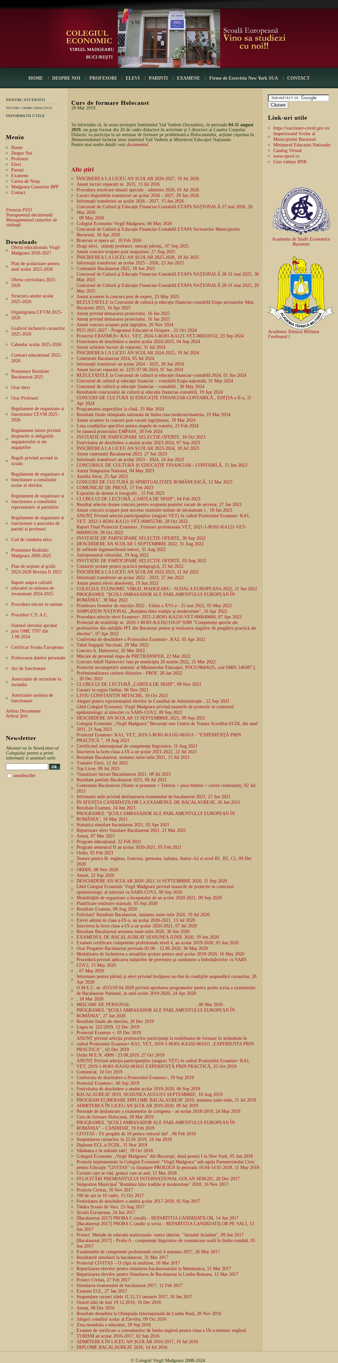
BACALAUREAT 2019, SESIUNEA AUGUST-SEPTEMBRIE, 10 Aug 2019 (149, 1094)
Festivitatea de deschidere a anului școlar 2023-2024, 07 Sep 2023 (138, 442)
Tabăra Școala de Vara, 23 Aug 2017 (111, 1206)
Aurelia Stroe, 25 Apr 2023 (102, 476)
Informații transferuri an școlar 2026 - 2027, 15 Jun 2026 (130, 201)
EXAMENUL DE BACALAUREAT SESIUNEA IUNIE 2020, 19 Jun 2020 (148, 937)
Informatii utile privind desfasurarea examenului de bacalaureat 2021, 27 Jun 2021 (154, 796)
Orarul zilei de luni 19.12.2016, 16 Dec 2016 (119, 1302)
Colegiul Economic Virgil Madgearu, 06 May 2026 (124, 223)
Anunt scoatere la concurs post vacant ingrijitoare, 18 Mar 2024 (136, 420)
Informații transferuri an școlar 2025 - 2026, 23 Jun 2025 (130, 262)
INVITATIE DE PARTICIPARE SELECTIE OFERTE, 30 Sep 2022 (141, 538)
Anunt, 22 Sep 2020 (95, 875)
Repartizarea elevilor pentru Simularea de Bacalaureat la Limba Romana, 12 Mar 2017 (157, 1274)
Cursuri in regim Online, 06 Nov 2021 (113, 689)
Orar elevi (20, 387)
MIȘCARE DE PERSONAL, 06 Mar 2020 (150, 1004)
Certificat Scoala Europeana (37, 647)
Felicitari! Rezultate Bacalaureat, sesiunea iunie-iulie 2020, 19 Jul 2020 (143, 914)
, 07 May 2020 (90, 970)
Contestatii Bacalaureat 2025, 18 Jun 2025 (116, 268)
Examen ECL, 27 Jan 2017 (102, 1291)
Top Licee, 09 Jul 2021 (98, 768)
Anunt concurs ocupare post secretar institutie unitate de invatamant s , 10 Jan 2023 (154, 510)
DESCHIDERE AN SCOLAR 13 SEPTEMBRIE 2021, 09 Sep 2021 (141, 718)
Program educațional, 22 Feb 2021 (109, 841)
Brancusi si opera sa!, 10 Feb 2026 (109, 240)
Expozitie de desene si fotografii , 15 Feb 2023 (120, 493)
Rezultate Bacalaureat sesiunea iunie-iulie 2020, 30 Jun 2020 (133, 931)
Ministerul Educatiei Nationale (301, 144)
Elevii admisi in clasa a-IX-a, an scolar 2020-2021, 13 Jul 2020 (136, 920)
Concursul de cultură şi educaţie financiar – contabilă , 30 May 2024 (140, 386)
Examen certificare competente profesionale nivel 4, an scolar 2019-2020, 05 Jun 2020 (158, 942)
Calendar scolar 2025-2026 (36, 344)
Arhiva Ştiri (17, 716)
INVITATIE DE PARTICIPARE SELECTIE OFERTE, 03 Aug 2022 (141, 560)
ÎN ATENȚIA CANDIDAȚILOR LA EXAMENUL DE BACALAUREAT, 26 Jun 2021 (158, 802)
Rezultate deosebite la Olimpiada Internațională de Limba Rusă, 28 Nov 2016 (149, 1313)
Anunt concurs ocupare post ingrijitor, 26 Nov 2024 (125, 324)
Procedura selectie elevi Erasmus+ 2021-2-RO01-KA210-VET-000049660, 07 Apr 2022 (159, 616)
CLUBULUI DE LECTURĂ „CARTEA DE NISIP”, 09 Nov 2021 (139, 684)
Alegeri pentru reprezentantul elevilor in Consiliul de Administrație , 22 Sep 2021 (153, 701)
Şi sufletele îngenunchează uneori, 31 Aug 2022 (121, 549)
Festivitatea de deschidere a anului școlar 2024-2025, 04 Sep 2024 (138, 341)
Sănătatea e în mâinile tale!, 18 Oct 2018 (115, 1150)
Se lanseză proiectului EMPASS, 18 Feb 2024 (119, 431)
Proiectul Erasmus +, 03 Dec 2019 (109, 1032)
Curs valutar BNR (290, 161)
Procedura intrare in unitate (36, 604)
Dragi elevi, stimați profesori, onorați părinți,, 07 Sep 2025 (133, 246)
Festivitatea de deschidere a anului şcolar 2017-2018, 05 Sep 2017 (138, 1201)
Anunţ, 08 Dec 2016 (96, 1307)
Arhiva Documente (23, 711)
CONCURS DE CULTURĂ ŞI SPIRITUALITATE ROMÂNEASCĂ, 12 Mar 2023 (154, 482)
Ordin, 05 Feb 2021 (95, 852)
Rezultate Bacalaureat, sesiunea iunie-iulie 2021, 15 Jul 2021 (133, 757)
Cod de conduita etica (31, 539)
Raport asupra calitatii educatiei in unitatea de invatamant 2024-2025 (32, 588)
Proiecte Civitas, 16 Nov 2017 (105, 1190)
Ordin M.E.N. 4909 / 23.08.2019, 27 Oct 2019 (120, 1055)
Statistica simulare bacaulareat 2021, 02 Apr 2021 (123, 824)
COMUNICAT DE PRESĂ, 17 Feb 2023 (115, 487)
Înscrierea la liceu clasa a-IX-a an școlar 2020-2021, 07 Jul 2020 (137, 925)
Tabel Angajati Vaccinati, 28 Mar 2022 (113, 645)
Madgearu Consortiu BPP (35, 186)
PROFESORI (103, 78)
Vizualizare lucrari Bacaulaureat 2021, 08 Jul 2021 (124, 774)
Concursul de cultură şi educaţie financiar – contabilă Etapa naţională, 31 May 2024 (155, 380)
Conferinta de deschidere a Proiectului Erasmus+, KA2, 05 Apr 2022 (141, 639)
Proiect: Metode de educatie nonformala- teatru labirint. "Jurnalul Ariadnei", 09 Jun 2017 (160, 1234)
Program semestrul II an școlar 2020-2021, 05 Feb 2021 (129, 847)
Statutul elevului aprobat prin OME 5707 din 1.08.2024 (34, 631)
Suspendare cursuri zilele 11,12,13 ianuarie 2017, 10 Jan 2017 (134, 1296)
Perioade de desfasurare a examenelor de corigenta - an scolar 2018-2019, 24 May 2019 (158, 1111)
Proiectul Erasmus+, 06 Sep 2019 (108, 1083)
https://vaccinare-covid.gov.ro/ (301, 128)
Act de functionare (28, 668)
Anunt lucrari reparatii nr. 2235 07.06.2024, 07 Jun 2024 (130, 369)
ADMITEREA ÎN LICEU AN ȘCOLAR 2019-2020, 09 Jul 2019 (137, 1105)
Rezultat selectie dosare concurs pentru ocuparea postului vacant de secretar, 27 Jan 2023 (159, 504)
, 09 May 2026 (90, 217)
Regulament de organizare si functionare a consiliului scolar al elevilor (37, 480)
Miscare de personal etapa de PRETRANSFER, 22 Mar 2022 (133, 656)
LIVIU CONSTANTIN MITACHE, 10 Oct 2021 (122, 695)
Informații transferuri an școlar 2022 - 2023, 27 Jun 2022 (130, 577)
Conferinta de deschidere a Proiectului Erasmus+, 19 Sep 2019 (135, 1077)
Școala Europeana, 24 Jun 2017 (106, 1212)
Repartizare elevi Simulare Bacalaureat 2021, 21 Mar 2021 (131, 830)
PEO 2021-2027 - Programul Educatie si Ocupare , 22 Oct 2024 (137, 330)
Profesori (19, 158)
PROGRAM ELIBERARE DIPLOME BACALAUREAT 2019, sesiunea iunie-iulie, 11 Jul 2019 (166, 1100)
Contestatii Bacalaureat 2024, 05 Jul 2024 (115, 358)
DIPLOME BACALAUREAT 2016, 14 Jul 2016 (122, 1347)
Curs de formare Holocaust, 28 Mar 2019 (115, 1116)
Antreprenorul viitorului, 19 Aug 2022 (113, 555)
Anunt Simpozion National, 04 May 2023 (115, 470)
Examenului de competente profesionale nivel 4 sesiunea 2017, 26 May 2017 (148, 1251)
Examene (19, 175)
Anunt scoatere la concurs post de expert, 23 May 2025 (128, 296)
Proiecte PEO (19, 210)
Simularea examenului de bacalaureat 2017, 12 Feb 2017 (130, 1285)
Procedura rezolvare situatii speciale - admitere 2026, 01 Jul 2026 (138, 189)
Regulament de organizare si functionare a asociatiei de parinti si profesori (37, 523)
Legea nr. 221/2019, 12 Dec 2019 (108, 1027)
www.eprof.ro (286, 156)
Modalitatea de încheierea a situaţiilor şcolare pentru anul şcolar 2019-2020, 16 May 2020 (160, 954)
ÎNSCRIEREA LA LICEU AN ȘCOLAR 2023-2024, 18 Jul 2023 (138, 448)
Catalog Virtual (287, 150)
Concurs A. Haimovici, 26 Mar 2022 (111, 650)
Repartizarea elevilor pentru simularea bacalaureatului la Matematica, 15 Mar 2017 (154, 1268)
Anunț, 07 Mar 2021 (96, 836)
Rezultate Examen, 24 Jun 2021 (106, 807)
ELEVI (133, 78)
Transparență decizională (29, 215)
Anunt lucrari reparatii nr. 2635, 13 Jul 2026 (118, 184)
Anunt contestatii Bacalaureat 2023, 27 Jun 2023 (122, 453)
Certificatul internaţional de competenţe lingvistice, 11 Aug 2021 (137, 746)
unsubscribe (24, 775)
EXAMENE (188, 78)
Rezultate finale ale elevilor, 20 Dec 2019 (115, 1021)
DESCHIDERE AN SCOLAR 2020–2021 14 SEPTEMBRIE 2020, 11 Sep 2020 (152, 880)
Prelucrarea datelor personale (38, 657)
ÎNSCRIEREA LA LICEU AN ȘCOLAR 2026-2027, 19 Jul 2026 (138, 178)
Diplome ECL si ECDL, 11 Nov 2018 (112, 1145)
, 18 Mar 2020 (90, 998)
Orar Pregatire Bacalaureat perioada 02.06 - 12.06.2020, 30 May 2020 (142, 948)
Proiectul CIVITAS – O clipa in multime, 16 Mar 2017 (128, 1263)
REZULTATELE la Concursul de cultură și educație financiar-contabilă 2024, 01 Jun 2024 (161, 375)
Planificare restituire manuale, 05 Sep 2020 (117, 903)
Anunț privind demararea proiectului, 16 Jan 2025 (123, 313)
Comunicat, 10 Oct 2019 (99, 1072)
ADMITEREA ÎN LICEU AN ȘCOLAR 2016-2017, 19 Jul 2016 (137, 1341)
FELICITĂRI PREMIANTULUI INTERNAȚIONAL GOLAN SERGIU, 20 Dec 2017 (158, 1178)
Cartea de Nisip (25, 181)
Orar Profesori (24, 398)
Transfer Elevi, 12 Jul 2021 (102, 762)
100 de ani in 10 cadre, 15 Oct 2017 (110, 1195)
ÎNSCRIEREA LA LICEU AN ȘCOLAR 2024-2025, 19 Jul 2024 (138, 352)
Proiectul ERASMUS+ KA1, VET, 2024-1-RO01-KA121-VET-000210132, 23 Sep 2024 (160, 335)
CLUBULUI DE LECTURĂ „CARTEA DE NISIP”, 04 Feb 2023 (138, 498)
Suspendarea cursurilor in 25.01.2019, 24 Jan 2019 (124, 1139)
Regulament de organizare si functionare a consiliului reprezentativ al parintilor (37, 501)
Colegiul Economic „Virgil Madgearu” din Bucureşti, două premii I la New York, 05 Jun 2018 (165, 1156)
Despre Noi (21, 153)
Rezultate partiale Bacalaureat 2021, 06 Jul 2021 (122, 779)
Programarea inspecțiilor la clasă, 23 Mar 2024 (120, 409)
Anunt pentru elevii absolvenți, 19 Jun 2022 (117, 583)
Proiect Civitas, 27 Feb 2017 (103, 1279)
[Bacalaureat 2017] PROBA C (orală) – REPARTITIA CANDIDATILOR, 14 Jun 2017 (158, 1218)
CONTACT (298, 78)
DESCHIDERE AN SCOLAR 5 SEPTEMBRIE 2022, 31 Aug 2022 (140, 543)
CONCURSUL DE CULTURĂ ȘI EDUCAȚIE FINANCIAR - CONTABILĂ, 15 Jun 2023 (162, 465)
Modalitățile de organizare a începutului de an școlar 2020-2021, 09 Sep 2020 (149, 897)
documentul (137, 144)
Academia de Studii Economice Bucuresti (301, 242)
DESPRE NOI (66, 78)
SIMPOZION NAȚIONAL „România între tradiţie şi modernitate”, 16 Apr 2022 (152, 611)
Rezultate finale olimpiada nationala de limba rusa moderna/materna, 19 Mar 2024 (153, 414)
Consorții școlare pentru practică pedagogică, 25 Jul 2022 (130, 566)
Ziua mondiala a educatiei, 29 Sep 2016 (114, 1324)
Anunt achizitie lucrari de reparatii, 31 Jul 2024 (121, 347)
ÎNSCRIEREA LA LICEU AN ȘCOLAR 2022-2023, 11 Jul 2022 (138, 571)
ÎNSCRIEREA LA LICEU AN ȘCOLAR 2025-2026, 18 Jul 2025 (138, 257)
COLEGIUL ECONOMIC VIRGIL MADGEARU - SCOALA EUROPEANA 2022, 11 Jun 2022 (167, 588)
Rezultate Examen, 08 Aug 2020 (107, 909)
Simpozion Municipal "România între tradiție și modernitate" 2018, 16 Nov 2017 (152, 1184)
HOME (35, 78)
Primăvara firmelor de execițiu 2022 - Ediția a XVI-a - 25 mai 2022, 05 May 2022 (154, 605)
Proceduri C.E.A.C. (29, 614)
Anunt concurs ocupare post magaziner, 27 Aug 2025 (126, 251)
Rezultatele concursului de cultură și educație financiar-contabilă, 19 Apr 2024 (150, 392)
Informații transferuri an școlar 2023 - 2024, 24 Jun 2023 (130, 459)
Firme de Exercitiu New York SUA (243, 78)
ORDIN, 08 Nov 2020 (97, 869)
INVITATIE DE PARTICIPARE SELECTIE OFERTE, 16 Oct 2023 (141, 437)
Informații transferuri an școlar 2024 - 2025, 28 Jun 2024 (130, 364)
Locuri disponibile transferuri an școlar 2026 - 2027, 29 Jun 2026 (138, 195)
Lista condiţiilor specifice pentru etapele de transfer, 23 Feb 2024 (137, 425)
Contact (18, 192)
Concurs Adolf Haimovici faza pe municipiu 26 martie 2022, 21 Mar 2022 (146, 661)
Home (16, 147)
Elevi (16, 164)
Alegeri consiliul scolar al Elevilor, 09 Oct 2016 (121, 1319)
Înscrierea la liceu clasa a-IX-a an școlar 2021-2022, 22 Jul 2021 (137, 751)
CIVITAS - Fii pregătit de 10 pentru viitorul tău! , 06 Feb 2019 (136, 1133)
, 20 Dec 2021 (90, 678)
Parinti (17, 170)
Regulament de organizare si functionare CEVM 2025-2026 (37, 414)
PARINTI (158, 78)
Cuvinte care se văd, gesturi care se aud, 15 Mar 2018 (127, 1173)
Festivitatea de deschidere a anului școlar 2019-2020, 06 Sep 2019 (138, 1088)
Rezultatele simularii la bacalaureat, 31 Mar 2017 (122, 1257)
